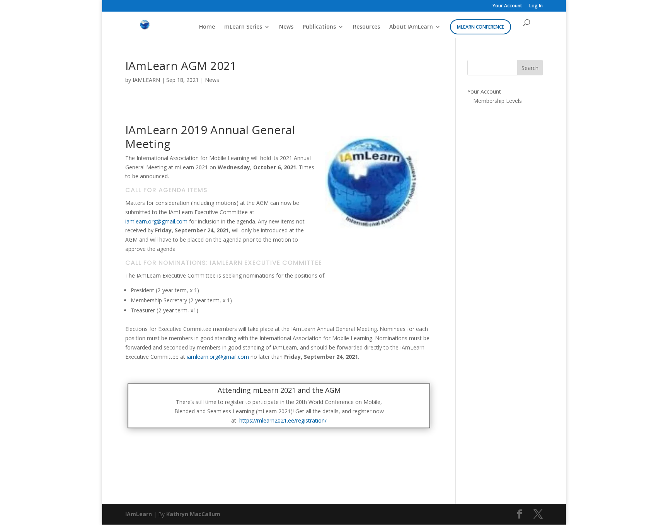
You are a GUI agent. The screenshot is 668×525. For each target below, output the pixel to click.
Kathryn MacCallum (193, 514)
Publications (319, 27)
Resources (366, 27)
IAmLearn (138, 514)
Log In (536, 6)
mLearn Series (243, 27)
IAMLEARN (146, 80)
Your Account (507, 6)
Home (207, 27)
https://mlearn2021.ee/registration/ (282, 420)
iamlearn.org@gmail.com (156, 221)
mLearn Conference (480, 27)
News (286, 27)
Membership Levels (497, 100)
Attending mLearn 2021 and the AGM (279, 390)
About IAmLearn (411, 27)
